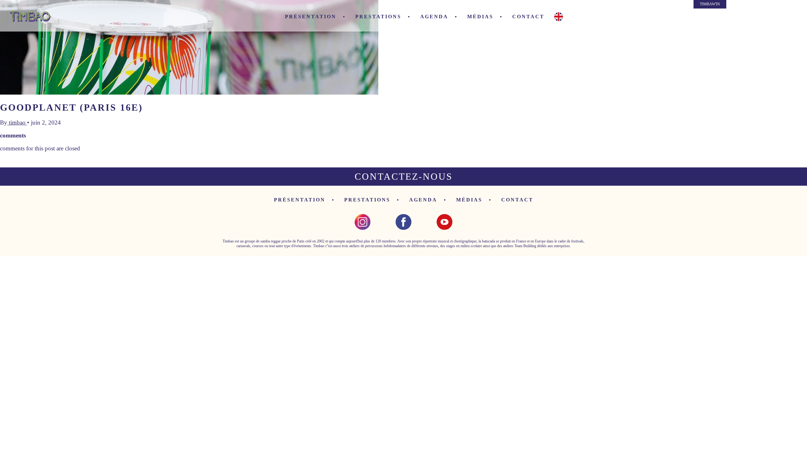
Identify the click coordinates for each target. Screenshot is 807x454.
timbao (17, 122)
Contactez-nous (404, 176)
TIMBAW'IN (710, 4)
